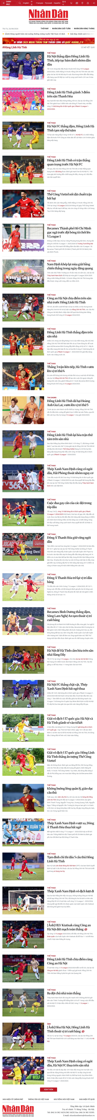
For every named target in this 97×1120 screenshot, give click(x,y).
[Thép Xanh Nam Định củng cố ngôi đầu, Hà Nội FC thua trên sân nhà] (23, 1070)
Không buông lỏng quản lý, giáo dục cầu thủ (70, 791)
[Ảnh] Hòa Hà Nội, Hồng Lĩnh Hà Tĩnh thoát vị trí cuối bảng (68, 1029)
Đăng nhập (94, 3)
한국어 (64, 3)
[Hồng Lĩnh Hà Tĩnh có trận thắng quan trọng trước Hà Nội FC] (23, 169)
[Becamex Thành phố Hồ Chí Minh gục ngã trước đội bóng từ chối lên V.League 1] (23, 238)
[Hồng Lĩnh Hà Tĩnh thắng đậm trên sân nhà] (23, 341)
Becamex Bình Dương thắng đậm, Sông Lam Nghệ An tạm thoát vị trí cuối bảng (69, 616)
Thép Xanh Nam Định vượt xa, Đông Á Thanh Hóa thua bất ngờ (70, 825)
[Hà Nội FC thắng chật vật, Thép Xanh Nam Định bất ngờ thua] (23, 694)
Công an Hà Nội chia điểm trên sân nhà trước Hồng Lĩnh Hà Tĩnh (69, 300)
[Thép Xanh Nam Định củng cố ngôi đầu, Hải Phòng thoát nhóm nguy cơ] (23, 478)
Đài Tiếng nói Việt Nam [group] (64, 1099)
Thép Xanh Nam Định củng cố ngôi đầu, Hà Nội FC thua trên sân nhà (69, 1063)
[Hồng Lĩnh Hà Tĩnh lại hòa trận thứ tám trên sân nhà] (23, 444)
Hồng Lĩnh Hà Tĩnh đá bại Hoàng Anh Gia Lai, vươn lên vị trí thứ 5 (68, 403)
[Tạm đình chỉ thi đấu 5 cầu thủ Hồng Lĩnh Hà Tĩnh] (23, 866)
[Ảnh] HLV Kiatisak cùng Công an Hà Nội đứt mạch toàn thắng (69, 927)
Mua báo (71, 3)
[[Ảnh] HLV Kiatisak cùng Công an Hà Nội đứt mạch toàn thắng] (23, 934)
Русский (48, 3)
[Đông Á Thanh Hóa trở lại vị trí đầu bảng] (23, 587)
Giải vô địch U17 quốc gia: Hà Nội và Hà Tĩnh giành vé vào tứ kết (70, 721)
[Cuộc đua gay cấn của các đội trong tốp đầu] (23, 512)
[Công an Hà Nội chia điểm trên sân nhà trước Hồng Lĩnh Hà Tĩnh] (23, 307)
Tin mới (77, 3)
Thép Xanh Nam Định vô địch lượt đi (70, 891)
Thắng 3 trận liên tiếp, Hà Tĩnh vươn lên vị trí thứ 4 (70, 369)
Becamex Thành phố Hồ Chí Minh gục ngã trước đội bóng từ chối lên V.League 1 (69, 232)
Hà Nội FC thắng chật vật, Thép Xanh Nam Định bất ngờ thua (67, 687)
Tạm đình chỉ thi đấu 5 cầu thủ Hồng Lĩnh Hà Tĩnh (70, 859)
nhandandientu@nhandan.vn (82, 1115)
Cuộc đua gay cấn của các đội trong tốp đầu (69, 505)
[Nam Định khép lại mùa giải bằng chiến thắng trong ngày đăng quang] (23, 273)
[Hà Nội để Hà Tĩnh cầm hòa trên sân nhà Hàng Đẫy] (23, 660)
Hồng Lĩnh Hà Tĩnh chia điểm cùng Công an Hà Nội (70, 961)
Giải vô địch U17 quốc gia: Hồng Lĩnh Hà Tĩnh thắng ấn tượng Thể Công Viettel (70, 757)
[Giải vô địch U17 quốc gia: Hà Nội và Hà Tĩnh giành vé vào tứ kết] (23, 728)
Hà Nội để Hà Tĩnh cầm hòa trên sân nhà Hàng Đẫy (70, 653)
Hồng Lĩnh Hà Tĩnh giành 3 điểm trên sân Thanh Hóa (68, 94)
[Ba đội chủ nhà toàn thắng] (23, 1002)
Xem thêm (48, 1090)
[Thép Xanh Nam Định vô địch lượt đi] (23, 900)
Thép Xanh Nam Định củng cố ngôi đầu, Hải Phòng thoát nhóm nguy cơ (70, 471)
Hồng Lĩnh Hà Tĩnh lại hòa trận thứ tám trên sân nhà (69, 437)
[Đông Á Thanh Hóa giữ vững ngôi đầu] (23, 547)
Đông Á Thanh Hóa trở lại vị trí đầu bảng (69, 580)
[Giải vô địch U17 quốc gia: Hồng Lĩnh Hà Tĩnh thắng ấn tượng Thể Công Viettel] (23, 762)
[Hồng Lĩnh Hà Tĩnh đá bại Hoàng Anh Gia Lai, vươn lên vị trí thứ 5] (23, 410)
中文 (32, 3)
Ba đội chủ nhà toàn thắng (64, 993)
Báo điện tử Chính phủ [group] (12, 1099)
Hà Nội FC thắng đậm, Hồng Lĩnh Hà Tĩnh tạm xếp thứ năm (70, 128)
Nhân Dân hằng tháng (84, 29)
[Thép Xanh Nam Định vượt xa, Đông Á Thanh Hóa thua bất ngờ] (23, 832)
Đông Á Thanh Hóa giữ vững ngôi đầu (69, 540)
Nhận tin (88, 3)
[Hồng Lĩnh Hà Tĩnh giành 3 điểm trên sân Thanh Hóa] (23, 101)
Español (57, 3)
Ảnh (49, 1024)
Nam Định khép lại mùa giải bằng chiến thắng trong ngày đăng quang (70, 266)
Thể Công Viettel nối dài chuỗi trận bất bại (69, 196)
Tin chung (51, 398)
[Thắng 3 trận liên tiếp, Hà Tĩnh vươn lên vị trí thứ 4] (23, 376)
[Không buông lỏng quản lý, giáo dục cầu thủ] (23, 798)
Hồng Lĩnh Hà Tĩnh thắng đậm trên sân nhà (70, 334)
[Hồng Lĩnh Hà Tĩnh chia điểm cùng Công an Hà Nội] (23, 968)
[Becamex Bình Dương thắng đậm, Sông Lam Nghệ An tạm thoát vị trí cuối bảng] (23, 621)
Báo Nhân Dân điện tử (48, 16)
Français (39, 3)
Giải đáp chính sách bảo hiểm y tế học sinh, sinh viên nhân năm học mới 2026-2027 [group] (40, 34)
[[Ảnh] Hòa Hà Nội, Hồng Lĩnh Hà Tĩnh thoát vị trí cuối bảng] (23, 1036)
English (26, 3)
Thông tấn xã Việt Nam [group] (38, 1099)
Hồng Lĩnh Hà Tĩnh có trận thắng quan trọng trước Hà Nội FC (68, 162)
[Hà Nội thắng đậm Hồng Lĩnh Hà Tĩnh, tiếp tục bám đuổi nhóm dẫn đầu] (23, 66)
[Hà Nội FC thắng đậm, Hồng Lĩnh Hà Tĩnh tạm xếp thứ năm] (23, 135)
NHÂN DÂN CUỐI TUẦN (61, 29)
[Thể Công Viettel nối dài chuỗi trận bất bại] (23, 204)
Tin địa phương (82, 3)
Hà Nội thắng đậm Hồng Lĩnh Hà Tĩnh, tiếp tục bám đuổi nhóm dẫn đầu (69, 60)
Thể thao (51, 53)
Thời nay (45, 29)
